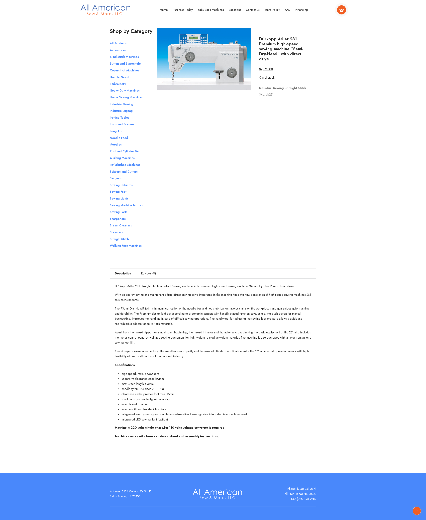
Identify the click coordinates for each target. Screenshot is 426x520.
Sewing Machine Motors (126, 205)
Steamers (116, 232)
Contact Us (253, 10)
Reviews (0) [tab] (148, 273)
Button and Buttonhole (125, 63)
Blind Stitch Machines (124, 57)
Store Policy (272, 10)
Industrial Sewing (121, 104)
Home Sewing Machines (126, 97)
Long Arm (116, 131)
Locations (235, 10)
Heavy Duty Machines (125, 90)
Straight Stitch (119, 239)
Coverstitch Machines (124, 70)
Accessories (118, 50)
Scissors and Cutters (124, 171)
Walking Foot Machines (126, 246)
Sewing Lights (119, 198)
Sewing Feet (118, 192)
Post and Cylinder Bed (125, 151)
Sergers (115, 178)
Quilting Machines (122, 158)
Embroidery (118, 84)
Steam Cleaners (121, 225)
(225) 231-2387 (306, 499)
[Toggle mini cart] (341, 10)
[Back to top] (417, 511)
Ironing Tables (119, 117)
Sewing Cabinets (121, 185)
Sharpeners (118, 219)
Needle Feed (119, 138)
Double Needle (120, 77)
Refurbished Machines (125, 165)
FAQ (287, 10)
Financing (301, 10)
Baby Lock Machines (211, 10)
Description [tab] (123, 273)
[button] (246, 33)
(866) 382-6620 (306, 494)
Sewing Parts (118, 212)
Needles (116, 144)
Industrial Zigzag (121, 111)
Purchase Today (183, 10)
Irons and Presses (122, 124)
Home (164, 10)
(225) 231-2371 (306, 489)
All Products (118, 43)
